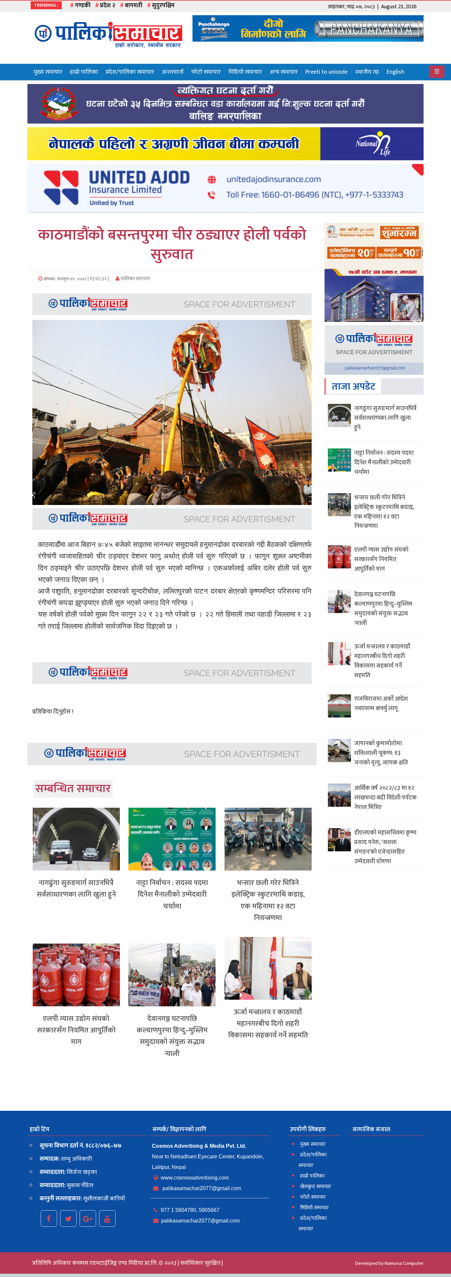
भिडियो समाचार (245, 72)
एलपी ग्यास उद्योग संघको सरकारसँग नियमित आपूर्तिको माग (76, 1030)
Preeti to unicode (326, 72)
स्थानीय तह (367, 72)
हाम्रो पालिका (84, 72)
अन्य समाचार (284, 72)
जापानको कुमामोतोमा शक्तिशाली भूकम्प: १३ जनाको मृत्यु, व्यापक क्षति (381, 753)
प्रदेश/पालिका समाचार (130, 72)
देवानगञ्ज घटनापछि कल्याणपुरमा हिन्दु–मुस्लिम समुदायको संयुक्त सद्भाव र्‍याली (172, 1036)
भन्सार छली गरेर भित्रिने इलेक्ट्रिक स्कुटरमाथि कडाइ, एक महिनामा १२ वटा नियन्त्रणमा (268, 900)
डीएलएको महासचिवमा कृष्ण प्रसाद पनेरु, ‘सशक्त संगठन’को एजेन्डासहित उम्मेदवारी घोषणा (385, 847)
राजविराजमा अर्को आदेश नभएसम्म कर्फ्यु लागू (381, 704)
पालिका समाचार (135, 279)
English (395, 72)
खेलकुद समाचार (315, 1186)
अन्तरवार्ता (173, 72)
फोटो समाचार (206, 72)
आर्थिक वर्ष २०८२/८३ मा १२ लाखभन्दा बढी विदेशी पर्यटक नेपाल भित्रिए (385, 797)
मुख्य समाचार (48, 72)
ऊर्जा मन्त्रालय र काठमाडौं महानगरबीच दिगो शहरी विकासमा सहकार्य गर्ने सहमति (268, 1023)
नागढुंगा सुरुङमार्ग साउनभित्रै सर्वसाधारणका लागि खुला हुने (76, 889)
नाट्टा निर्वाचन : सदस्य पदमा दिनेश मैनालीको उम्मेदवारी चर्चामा (172, 894)
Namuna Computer (404, 1263)
